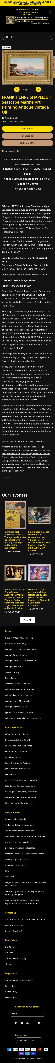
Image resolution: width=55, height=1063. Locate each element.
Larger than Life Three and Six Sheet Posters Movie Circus (25, 884)
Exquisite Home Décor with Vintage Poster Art (26, 853)
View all (27, 620)
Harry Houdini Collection (16, 819)
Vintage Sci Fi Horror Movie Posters (21, 649)
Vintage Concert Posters (16, 655)
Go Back (6, 47)
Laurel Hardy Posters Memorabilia (20, 797)
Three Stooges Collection (16, 859)
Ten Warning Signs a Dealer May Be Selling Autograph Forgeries (24, 893)
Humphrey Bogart (13, 757)
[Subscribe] (43, 1014)
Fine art (46, 453)
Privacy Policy (11, 986)
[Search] (50, 37)
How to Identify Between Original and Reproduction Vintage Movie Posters (22, 902)
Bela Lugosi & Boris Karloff (17, 740)
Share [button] (7, 477)
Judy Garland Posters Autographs (20, 786)
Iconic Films (10, 678)
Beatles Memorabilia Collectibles (20, 848)
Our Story (9, 947)
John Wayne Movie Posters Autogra (21, 780)
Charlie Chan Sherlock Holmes (18, 746)
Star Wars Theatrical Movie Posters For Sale (25, 836)
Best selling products (31, 453)
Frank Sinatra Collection (16, 751)
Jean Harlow (10, 774)
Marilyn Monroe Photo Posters (19, 803)
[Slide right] (38, 89)
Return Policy (11, 992)
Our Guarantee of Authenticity (19, 980)
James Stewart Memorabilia (17, 768)
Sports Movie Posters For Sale (19, 712)
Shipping (5, 121)
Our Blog (9, 953)
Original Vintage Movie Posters (19, 638)
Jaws (7, 871)
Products (21, 467)
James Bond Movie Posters (17, 763)
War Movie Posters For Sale (17, 684)
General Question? (13, 931)
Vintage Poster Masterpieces (30, 1058)
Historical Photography (15, 643)
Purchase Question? (14, 925)
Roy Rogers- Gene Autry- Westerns (21, 791)
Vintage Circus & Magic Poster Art (20, 661)
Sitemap (9, 964)
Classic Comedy (12, 672)
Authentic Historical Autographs (19, 825)
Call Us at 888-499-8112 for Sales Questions (25, 919)
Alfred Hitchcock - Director (17, 734)
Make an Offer (27, 143)
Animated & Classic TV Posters (19, 695)
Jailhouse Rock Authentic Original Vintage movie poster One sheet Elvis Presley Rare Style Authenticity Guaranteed (15, 540)
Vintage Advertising (14, 666)
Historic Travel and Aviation (17, 842)
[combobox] (27, 37)
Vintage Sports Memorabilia (17, 701)
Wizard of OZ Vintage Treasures (19, 830)
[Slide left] (17, 89)
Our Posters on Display (15, 958)
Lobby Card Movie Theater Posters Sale (23, 718)
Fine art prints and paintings (15, 457)
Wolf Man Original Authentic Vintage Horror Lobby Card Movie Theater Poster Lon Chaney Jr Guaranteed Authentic (39, 597)
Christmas (9, 876)
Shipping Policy (12, 997)
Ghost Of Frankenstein (15, 865)
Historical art (27, 460)
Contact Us (27, 135)
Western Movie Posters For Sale (19, 689)
